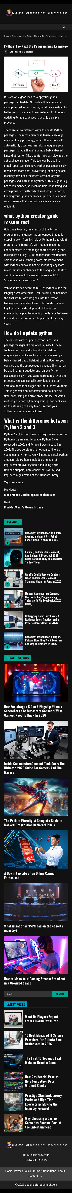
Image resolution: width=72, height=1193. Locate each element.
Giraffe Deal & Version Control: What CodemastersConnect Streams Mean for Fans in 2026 (13, 578)
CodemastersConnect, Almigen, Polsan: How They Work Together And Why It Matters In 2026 (13, 641)
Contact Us (35, 1176)
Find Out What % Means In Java (23, 504)
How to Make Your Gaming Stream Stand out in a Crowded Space (36, 955)
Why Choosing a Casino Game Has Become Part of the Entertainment (13, 1123)
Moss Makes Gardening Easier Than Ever (29, 492)
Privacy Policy (22, 1171)
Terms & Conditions (44, 1171)
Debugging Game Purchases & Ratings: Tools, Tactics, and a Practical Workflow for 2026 (13, 620)
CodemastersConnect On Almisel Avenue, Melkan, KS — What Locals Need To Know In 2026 (13, 537)
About (61, 1171)
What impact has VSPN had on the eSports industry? (36, 902)
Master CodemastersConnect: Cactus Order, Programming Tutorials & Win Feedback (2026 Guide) (13, 599)
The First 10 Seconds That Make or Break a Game (13, 1061)
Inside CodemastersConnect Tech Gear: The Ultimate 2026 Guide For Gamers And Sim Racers (36, 740)
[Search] (64, 27)
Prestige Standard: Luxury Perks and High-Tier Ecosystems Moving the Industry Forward (13, 1102)
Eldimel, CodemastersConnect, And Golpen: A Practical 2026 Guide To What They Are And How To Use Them (13, 558)
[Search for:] (28, 994)
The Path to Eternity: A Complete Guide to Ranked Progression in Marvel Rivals (36, 797)
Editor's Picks (18, 482)
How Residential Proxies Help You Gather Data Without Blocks (13, 1081)
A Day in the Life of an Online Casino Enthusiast (36, 849)
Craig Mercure (16, 52)
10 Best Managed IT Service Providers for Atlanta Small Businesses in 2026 (13, 1040)
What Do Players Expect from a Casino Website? (13, 1019)
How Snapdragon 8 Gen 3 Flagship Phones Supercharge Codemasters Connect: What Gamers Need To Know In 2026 (36, 683)
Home (8, 1171)
